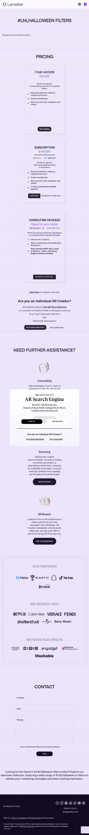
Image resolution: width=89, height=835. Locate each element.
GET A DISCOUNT (56, 439)
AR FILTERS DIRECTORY (35, 439)
